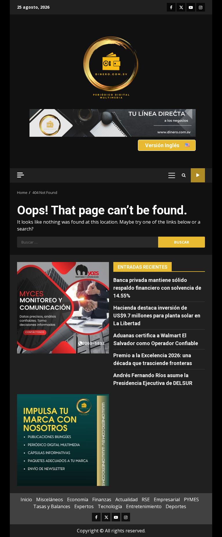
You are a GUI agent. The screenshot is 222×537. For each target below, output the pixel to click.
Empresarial (167, 499)
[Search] (184, 175)
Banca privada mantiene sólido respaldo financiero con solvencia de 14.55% (157, 288)
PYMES (191, 499)
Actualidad (126, 499)
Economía (77, 499)
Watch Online (198, 175)
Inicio (26, 499)
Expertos (84, 506)
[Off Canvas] (20, 175)
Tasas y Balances (51, 506)
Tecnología (110, 506)
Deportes (176, 506)
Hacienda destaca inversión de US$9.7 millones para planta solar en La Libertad (156, 315)
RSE (146, 499)
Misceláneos (49, 499)
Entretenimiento (144, 506)
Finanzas (101, 499)
